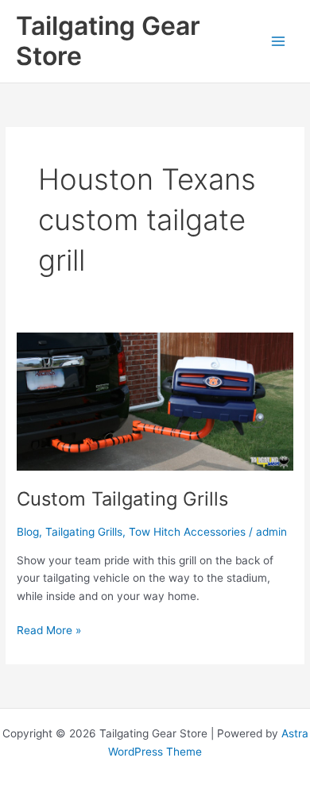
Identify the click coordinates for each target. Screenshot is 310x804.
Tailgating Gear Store (108, 40)
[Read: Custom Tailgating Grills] (155, 400)
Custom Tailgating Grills (122, 498)
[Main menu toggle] (278, 40)
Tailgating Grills (83, 531)
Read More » (49, 631)
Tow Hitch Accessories (187, 531)
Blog (28, 531)
